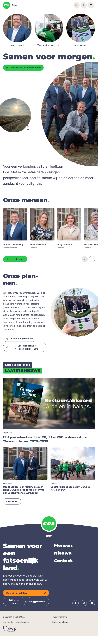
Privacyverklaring (59, 617)
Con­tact (63, 560)
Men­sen (63, 545)
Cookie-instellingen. (61, 622)
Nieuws (63, 553)
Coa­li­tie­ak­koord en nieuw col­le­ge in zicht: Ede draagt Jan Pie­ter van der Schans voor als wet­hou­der (24, 490)
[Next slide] (92, 259)
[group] (15, 228)
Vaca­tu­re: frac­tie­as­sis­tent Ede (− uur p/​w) (70, 488)
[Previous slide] (85, 259)
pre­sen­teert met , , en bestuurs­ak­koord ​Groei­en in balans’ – (46, 439)
